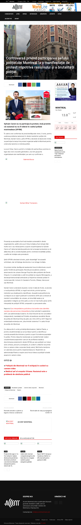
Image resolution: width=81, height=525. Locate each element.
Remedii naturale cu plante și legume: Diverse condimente (13, 412)
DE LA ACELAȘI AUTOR (27, 438)
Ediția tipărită (68, 520)
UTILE (59, 14)
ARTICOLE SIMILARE (11, 438)
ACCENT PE (8, 19)
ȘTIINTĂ (52, 14)
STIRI (10, 23)
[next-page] (8, 470)
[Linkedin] (38, 85)
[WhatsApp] (34, 85)
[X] (75, 1)
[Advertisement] (28, 380)
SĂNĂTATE (43, 14)
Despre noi (48, 1)
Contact (34, 1)
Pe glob (23, 451)
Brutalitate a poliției (17, 387)
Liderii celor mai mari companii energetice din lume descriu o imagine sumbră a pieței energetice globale (28, 458)
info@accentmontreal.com (41, 512)
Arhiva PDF (64, 1)
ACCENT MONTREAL (16, 76)
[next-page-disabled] (59, 161)
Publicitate (41, 1)
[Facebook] (72, 1)
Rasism (19, 390)
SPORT (17, 19)
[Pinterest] (29, 85)
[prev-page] (5, 470)
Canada (39, 451)
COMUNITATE (9, 14)
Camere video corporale (30, 387)
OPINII (25, 14)
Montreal (41, 387)
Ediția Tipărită (56, 1)
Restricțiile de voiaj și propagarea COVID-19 (41, 412)
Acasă (5, 23)
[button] (74, 14)
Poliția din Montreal (10, 390)
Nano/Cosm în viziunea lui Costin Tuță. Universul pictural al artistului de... (60, 153)
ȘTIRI (18, 14)
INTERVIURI (33, 14)
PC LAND (43, 523)
